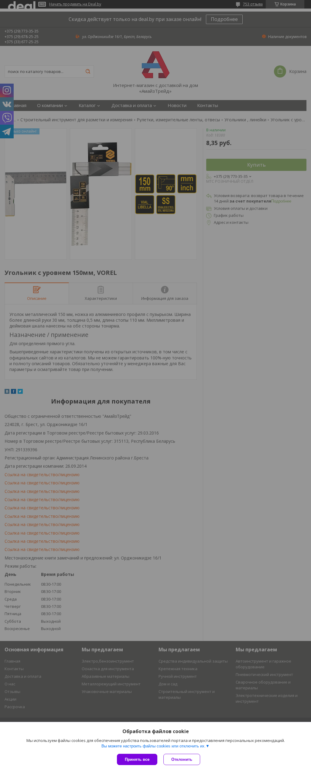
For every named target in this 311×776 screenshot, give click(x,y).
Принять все (137, 759)
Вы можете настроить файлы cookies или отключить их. (153, 746)
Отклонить (181, 759)
